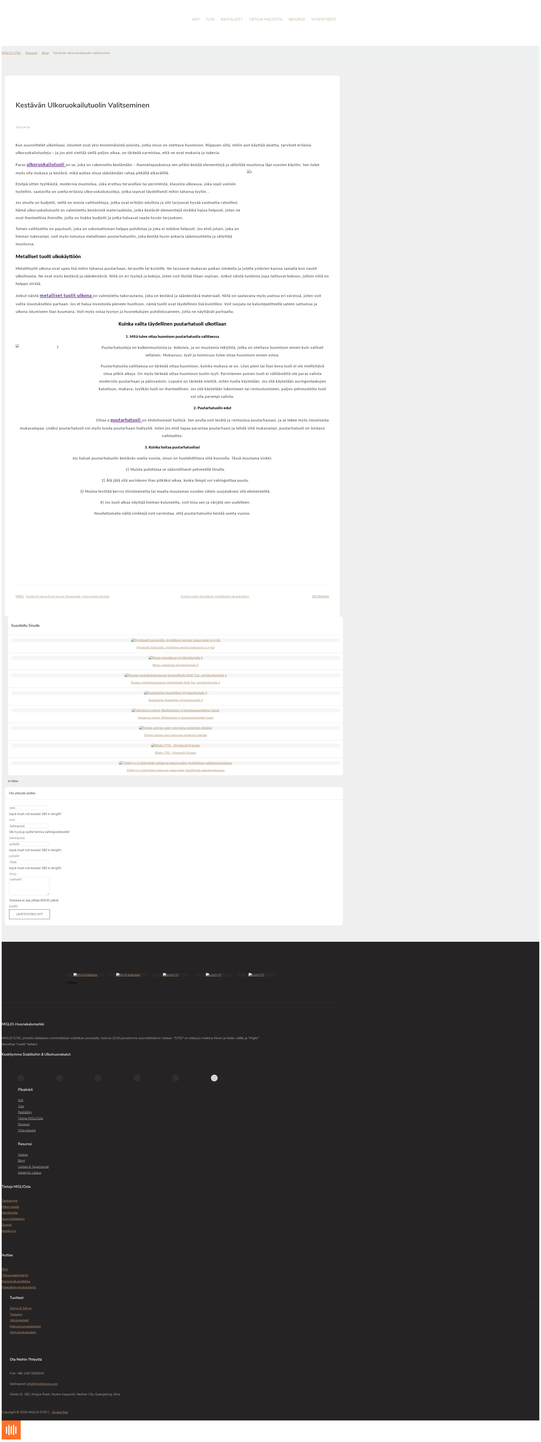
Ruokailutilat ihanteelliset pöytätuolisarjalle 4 (176, 700)
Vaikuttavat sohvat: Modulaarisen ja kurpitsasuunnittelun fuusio (175, 717)
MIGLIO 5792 (11, 53)
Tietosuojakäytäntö (15, 1275)
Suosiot (7, 1225)
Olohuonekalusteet (23, 1332)
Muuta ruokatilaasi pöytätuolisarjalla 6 (175, 665)
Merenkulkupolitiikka (16, 1281)
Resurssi (31, 53)
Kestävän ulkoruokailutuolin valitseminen (81, 53)
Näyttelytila (10, 1213)
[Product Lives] (11, 1438)
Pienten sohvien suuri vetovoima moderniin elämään (175, 735)
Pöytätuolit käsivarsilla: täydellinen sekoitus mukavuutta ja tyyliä (175, 647)
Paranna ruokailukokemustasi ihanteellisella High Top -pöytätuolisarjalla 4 (175, 682)
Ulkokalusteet (19, 1320)
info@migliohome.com (42, 1384)
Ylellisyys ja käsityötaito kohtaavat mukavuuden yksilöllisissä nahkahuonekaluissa (175, 770)
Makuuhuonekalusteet (25, 1326)
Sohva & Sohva (20, 1308)
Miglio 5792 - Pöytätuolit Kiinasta (175, 752)
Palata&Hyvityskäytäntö (19, 1287)
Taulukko (16, 1314)
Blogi (45, 53)
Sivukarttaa (59, 1412)
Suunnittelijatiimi (13, 1219)
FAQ (5, 1269)
